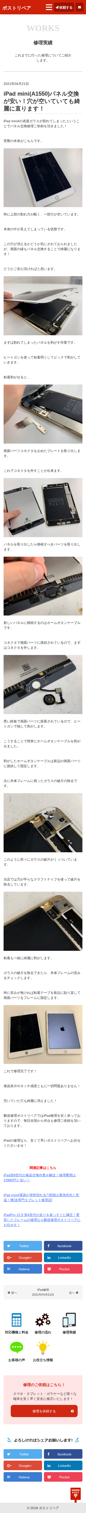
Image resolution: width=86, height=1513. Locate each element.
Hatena (24, 1269)
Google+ (25, 1257)
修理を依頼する (44, 1411)
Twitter (24, 1246)
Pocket (64, 1269)
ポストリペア (16, 8)
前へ (14, 1292)
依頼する (66, 7)
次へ (72, 1292)
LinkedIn (64, 1257)
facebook (64, 1246)
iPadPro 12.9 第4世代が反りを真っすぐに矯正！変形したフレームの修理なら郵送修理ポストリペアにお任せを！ (42, 1220)
